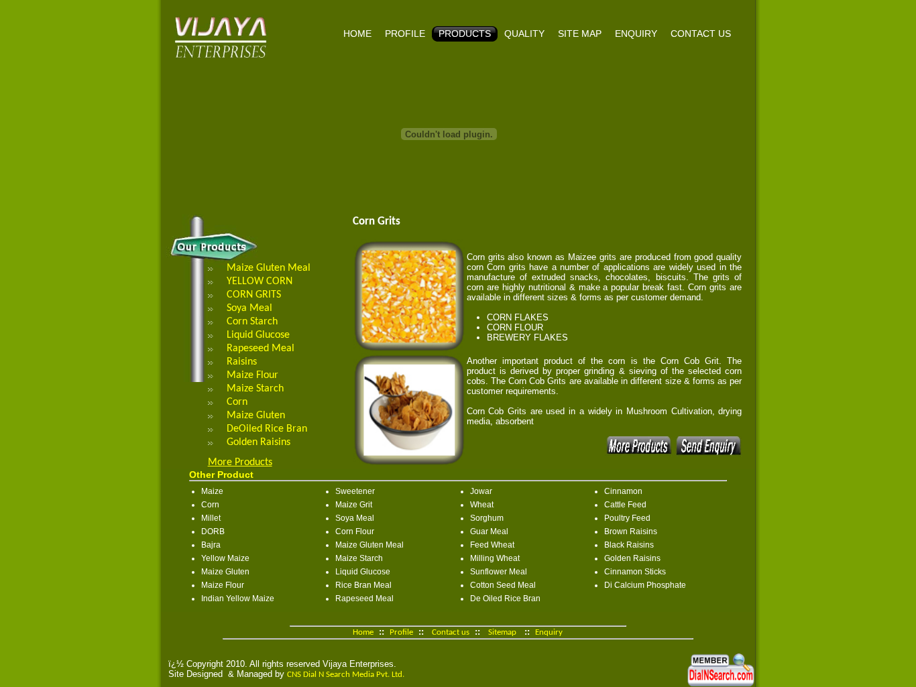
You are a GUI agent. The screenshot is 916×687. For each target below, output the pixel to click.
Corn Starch (252, 321)
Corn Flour (354, 531)
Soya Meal (249, 308)
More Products (240, 462)
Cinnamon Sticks (635, 571)
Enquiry (636, 33)
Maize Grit (353, 504)
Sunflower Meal (498, 571)
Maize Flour (252, 375)
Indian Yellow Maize (237, 598)
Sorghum (487, 518)
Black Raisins (629, 545)
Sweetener (355, 491)
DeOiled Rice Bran (267, 429)
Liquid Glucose (258, 335)
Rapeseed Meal (260, 348)
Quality (524, 33)
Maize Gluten (256, 415)
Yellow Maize (225, 558)
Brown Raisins (630, 531)
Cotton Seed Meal (503, 585)
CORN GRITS (254, 295)
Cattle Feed (625, 504)
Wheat (482, 504)
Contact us (701, 33)
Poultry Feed (627, 518)
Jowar (481, 491)
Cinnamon (623, 491)
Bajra (211, 545)
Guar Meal (489, 531)
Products (465, 33)
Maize (212, 491)
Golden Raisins (258, 442)
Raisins (242, 362)
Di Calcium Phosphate (645, 585)
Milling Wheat (495, 558)
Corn (237, 402)
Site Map (580, 33)
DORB (213, 531)
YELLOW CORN (259, 281)
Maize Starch (255, 388)
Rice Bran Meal (363, 585)
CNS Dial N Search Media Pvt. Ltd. (345, 674)
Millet (211, 518)
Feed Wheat (492, 545)
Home (357, 33)
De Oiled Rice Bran (505, 598)
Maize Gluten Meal (268, 268)
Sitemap (502, 632)
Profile (405, 33)
